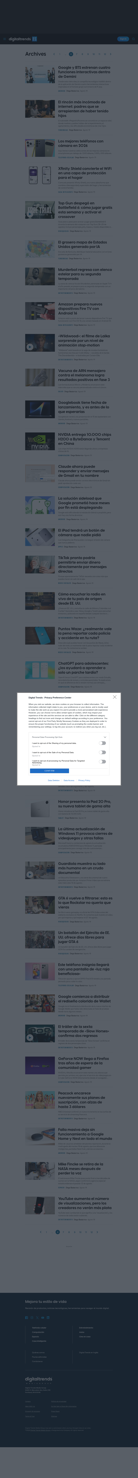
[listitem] (69, 737)
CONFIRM (50, 771)
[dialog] (69, 739)
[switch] (102, 743)
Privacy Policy (84, 780)
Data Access (69, 780)
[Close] (115, 697)
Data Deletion (54, 780)
